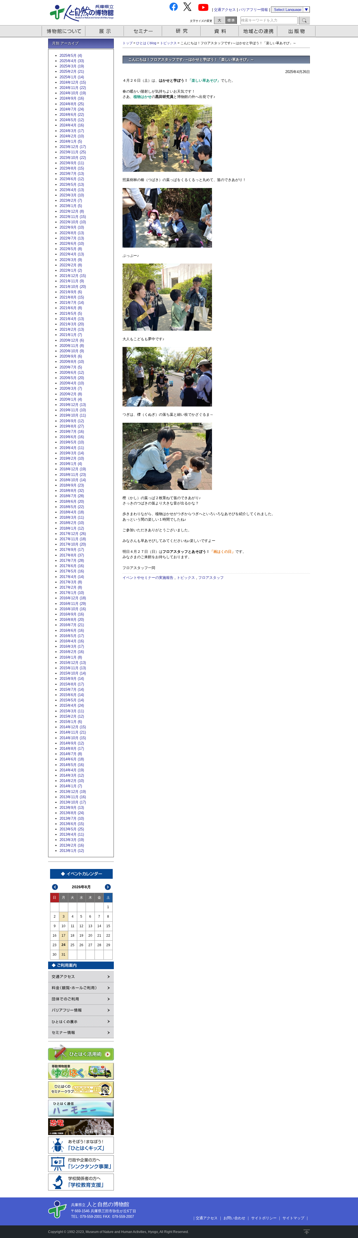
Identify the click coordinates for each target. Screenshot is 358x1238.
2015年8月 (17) (72, 684)
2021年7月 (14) (72, 302)
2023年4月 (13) (72, 190)
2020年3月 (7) (71, 388)
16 (54, 935)
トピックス (168, 43)
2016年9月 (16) (72, 614)
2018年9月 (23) (72, 485)
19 (81, 935)
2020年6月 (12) (72, 372)
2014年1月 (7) (71, 786)
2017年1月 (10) (72, 593)
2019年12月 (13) (73, 405)
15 (108, 926)
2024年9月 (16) (72, 98)
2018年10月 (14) (73, 480)
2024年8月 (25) (72, 104)
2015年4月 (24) (72, 705)
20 (90, 935)
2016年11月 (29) (73, 604)
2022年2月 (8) (71, 265)
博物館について (64, 31)
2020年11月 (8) (72, 346)
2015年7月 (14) (72, 689)
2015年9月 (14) (72, 678)
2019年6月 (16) (72, 437)
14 (99, 926)
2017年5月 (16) (72, 571)
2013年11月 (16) (73, 797)
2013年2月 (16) (72, 845)
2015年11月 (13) (73, 668)
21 (99, 935)
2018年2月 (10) (72, 523)
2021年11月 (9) (72, 281)
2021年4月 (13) (72, 319)
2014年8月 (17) (72, 748)
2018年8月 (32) (72, 490)
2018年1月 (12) (72, 528)
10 (63, 926)
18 (72, 935)
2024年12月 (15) (73, 82)
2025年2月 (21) (72, 71)
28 (99, 945)
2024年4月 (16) (72, 125)
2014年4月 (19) (72, 770)
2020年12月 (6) (72, 340)
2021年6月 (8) (71, 308)
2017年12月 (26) (73, 534)
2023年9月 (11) (72, 163)
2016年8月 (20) (72, 619)
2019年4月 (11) (72, 448)
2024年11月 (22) (73, 88)
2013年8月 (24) (72, 813)
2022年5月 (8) (71, 249)
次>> (108, 887)
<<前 (55, 887)
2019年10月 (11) (73, 415)
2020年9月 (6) (71, 356)
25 (72, 945)
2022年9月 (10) (72, 227)
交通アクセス (225, 10)
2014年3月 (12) (72, 775)
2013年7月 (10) (72, 818)
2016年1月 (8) (71, 657)
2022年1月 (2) (71, 270)
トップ (128, 43)
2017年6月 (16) (72, 566)
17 (63, 935)
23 (54, 945)
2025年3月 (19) (72, 66)
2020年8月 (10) (72, 362)
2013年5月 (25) (72, 829)
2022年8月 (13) (72, 233)
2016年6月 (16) (72, 630)
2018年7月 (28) (72, 496)
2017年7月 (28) (72, 560)
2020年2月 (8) (71, 394)
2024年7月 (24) (72, 109)
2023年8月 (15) (72, 168)
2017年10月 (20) (73, 544)
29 (108, 945)
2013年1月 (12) (72, 851)
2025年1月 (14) (72, 77)
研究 (181, 31)
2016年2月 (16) (72, 652)
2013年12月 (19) (73, 792)
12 (81, 926)
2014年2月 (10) (72, 781)
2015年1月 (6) (71, 722)
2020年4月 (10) (72, 383)
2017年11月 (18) (73, 539)
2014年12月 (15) (73, 727)
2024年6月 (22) (72, 114)
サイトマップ (293, 1218)
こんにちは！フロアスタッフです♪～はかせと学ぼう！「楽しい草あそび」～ (191, 59)
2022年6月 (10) (72, 243)
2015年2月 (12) (72, 716)
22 (108, 935)
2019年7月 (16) (72, 431)
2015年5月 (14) (72, 700)
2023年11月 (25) (73, 152)
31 (63, 954)
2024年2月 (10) (72, 136)
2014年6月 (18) (72, 759)
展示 (105, 31)
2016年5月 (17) (72, 636)
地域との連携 (258, 31)
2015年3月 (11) (72, 711)
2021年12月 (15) (73, 276)
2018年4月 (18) (72, 512)
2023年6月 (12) (72, 179)
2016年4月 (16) (72, 641)
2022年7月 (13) (72, 238)
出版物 (297, 31)
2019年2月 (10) (72, 458)
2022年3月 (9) (71, 260)
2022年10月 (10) (73, 222)
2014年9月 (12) (72, 743)
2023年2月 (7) (71, 200)
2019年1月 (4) (71, 464)
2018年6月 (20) (72, 501)
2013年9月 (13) (72, 807)
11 (72, 926)
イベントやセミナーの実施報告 (148, 577)
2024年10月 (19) (73, 93)
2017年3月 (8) (71, 582)
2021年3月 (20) (72, 324)
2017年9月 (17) (72, 550)
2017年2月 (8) (71, 587)
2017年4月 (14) (72, 577)
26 (81, 945)
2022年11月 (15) (73, 217)
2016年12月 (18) (73, 598)
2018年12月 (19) (73, 469)
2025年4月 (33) (72, 61)
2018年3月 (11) (72, 517)
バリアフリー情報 (253, 10)
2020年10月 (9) (72, 351)
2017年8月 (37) (72, 555)
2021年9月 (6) (71, 292)
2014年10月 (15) (73, 738)
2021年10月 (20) (73, 287)
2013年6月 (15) (72, 824)
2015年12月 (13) (73, 663)
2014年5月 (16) (72, 765)
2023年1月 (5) (71, 206)
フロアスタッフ (211, 577)
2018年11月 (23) (73, 475)
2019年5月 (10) (72, 442)
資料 (220, 31)
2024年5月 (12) (72, 120)
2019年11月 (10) (73, 410)
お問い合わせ (234, 1218)
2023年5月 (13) (72, 184)
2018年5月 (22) (72, 507)
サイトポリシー (264, 1218)
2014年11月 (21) (73, 732)
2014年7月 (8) (71, 754)
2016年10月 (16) (73, 609)
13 (90, 926)
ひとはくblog (146, 43)
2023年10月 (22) (73, 158)
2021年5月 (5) (71, 313)
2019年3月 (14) (72, 453)
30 (54, 954)
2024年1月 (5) (71, 141)
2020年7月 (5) (71, 367)
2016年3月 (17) (72, 646)
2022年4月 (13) (72, 254)
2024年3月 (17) (72, 131)
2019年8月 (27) (72, 426)
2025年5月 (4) (71, 55)
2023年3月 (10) (72, 195)
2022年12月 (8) (72, 211)
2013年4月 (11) (72, 834)
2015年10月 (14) (73, 673)
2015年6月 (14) (72, 695)
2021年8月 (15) (72, 297)
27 (90, 945)
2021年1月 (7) (71, 335)
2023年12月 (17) (73, 147)
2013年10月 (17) (73, 802)
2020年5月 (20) (72, 378)
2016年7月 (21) (72, 625)
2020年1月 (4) (71, 399)
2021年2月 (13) (72, 329)
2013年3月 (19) (72, 840)
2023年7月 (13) (72, 174)
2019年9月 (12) (72, 421)
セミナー (143, 31)
